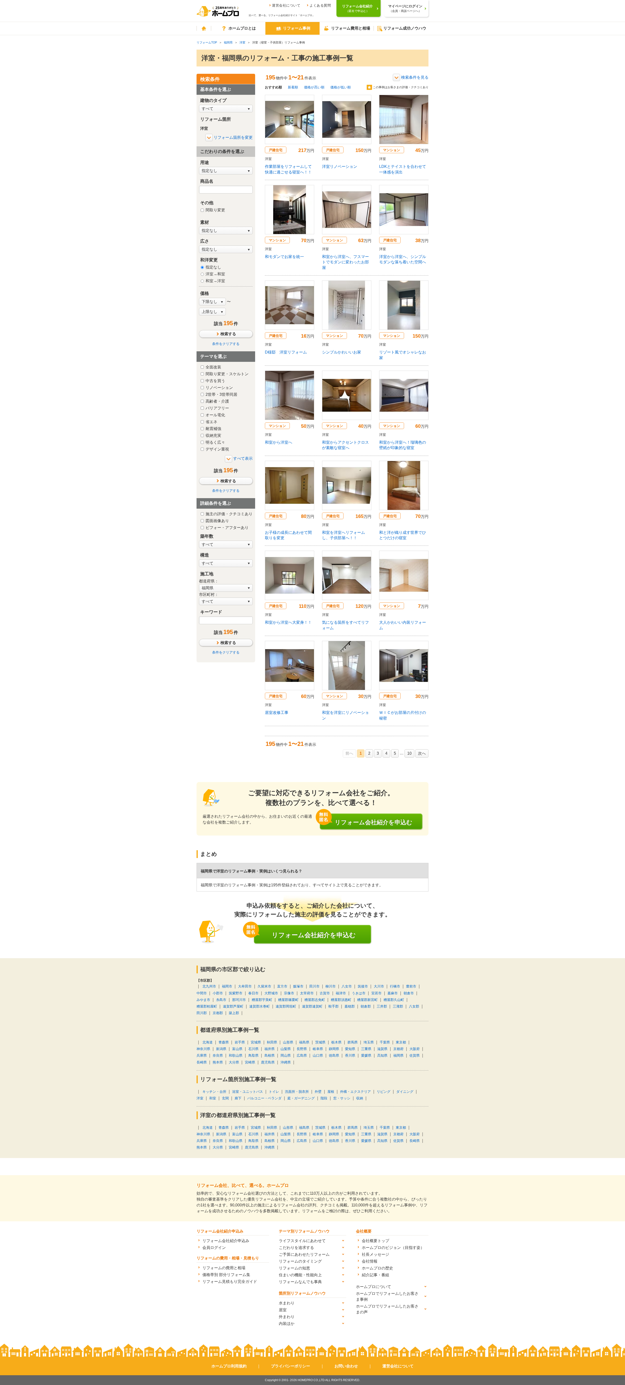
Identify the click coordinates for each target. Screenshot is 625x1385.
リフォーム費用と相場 (350, 28)
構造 (204, 555)
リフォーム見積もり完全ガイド (229, 1281)
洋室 (242, 42)
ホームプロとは (242, 28)
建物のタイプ (213, 100)
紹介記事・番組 (375, 1275)
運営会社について (286, 5)
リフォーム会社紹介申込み (225, 1241)
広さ (204, 241)
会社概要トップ (375, 1241)
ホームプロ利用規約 (229, 1366)
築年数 (206, 536)
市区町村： (209, 594)
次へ (422, 753)
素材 (204, 222)
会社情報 (369, 1261)
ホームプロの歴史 (377, 1268)
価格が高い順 (314, 87)
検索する (228, 334)
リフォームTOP (207, 42)
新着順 (293, 87)
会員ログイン (214, 1247)
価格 (204, 293)
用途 (204, 162)
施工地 (206, 573)
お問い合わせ (346, 1366)
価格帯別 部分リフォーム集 (226, 1275)
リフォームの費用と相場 (223, 1268)
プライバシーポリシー (290, 1366)
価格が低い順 (340, 87)
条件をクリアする (226, 344)
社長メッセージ (375, 1254)
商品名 (206, 181)
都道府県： (209, 581)
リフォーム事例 (296, 28)
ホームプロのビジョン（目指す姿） (393, 1247)
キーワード (211, 612)
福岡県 (228, 42)
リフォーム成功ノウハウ (404, 28)
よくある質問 (320, 5)
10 (409, 753)
